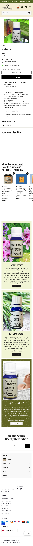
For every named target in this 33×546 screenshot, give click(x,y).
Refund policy (5, 513)
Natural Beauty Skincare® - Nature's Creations (12, 166)
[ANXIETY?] (16, 242)
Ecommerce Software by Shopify (11, 542)
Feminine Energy (16, 424)
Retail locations (6, 501)
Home (3, 45)
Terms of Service (6, 506)
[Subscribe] (27, 446)
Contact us (4, 508)
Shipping (4, 69)
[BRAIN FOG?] (16, 311)
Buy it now (16, 77)
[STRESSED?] (16, 380)
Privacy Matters (6, 503)
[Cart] (26, 7)
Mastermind (16, 355)
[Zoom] (26, 40)
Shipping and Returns (9, 121)
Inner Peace (16, 286)
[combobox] (16, 13)
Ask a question (6, 125)
